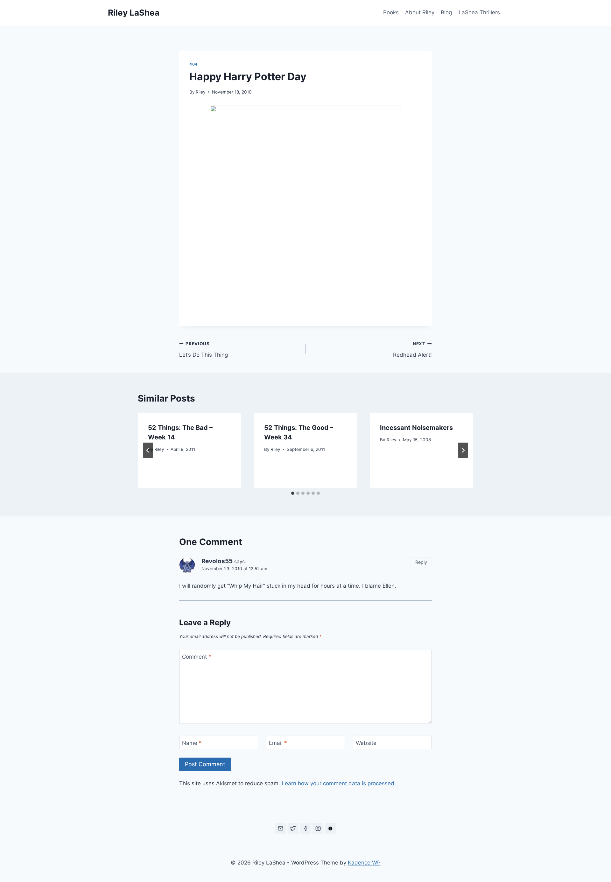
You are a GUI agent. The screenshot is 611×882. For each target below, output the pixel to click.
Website (366, 743)
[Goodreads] (330, 828)
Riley (201, 91)
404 (193, 64)
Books (391, 12)
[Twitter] (293, 828)
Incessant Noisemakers (416, 427)
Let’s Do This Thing (203, 349)
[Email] (280, 828)
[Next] (463, 450)
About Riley (419, 12)
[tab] (292, 493)
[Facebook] (305, 828)
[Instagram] (318, 828)
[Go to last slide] (148, 450)
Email (278, 743)
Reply (421, 562)
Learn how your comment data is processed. (339, 783)
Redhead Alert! (412, 349)
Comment (196, 657)
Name (192, 743)
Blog (446, 12)
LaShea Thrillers (479, 12)
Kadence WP (364, 862)
